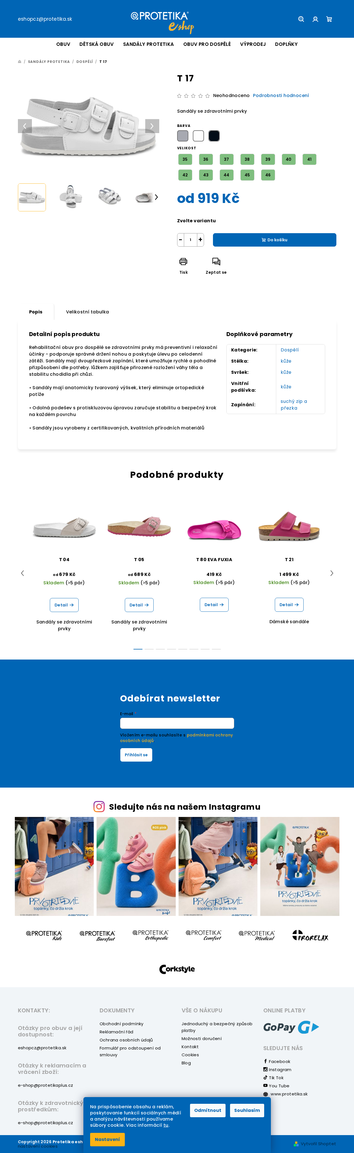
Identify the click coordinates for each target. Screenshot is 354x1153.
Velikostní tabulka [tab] (87, 312)
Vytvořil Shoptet (318, 1144)
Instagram (280, 1069)
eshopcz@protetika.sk (45, 19)
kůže (286, 361)
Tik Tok (275, 1078)
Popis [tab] (36, 312)
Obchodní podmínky (122, 1024)
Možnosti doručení (202, 1038)
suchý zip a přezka (294, 404)
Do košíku (277, 240)
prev (22, 573)
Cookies (190, 1055)
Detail (61, 605)
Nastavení (107, 1139)
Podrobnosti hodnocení (281, 96)
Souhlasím (247, 1110)
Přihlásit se (136, 755)
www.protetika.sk (288, 1094)
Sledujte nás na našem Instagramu (185, 806)
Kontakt (190, 1047)
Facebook (279, 1061)
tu (165, 1125)
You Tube (278, 1086)
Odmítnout (207, 1110)
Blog (186, 1063)
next (331, 573)
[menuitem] (63, 44)
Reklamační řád (116, 1032)
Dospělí (290, 350)
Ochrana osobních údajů (126, 1040)
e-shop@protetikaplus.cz (45, 1085)
